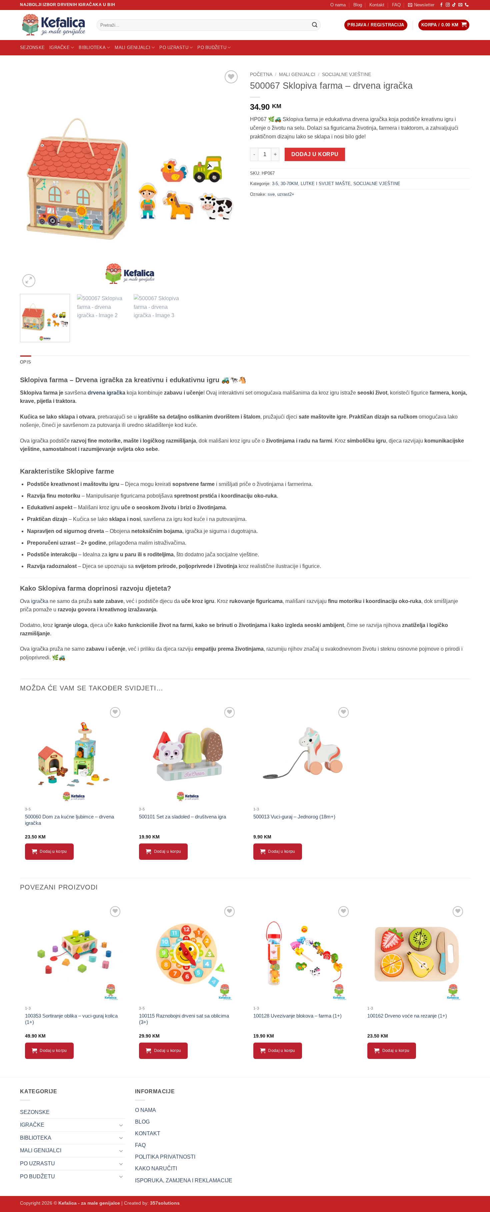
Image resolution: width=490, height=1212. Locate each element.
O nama (338, 4)
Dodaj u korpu (315, 154)
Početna (261, 74)
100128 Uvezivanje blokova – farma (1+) (297, 1016)
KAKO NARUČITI (156, 1168)
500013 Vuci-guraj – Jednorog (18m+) (294, 816)
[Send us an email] (460, 5)
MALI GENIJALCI (132, 47)
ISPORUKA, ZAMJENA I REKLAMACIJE (183, 1180)
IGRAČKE (59, 47)
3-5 (275, 183)
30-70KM (289, 183)
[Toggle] (121, 1125)
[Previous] (33, 179)
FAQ (396, 4)
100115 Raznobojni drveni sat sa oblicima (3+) (184, 1019)
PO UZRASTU (173, 47)
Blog (357, 4)
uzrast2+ (285, 194)
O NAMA (145, 1110)
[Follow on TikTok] (454, 5)
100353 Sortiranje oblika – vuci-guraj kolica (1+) (71, 1019)
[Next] (227, 179)
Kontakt (376, 4)
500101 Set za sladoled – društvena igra (182, 816)
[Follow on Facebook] (441, 5)
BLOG (142, 1122)
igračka (39, 601)
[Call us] (467, 5)
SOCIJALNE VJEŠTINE (346, 74)
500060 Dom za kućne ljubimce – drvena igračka (69, 820)
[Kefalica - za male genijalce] (53, 25)
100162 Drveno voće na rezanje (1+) (407, 1016)
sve (271, 194)
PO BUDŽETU (211, 47)
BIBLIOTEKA (92, 47)
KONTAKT (147, 1133)
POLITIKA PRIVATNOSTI (165, 1157)
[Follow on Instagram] (448, 5)
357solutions (165, 1203)
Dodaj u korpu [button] (53, 851)
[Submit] (314, 25)
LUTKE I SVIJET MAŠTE (326, 183)
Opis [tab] (25, 362)
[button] (421, 5)
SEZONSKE (32, 47)
